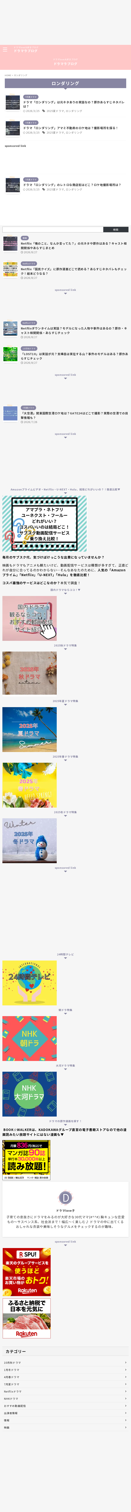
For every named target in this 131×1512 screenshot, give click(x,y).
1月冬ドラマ (11, 1370)
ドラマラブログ (26, 50)
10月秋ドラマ (12, 1362)
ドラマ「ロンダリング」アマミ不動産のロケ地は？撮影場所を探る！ (71, 128)
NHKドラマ (11, 1399)
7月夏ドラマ (11, 1384)
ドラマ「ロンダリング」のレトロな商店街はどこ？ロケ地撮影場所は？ (72, 185)
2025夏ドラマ (55, 111)
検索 (116, 229)
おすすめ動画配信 (15, 1406)
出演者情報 (11, 1413)
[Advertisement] (65, 22)
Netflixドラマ (13, 1391)
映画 (6, 1427)
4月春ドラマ (11, 1377)
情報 (6, 1420)
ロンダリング (74, 111)
